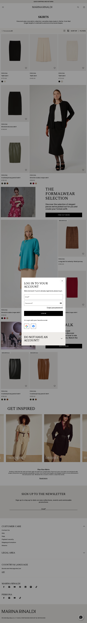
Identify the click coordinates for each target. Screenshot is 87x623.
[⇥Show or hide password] (61, 303)
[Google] (26, 326)
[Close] (62, 281)
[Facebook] (33, 326)
